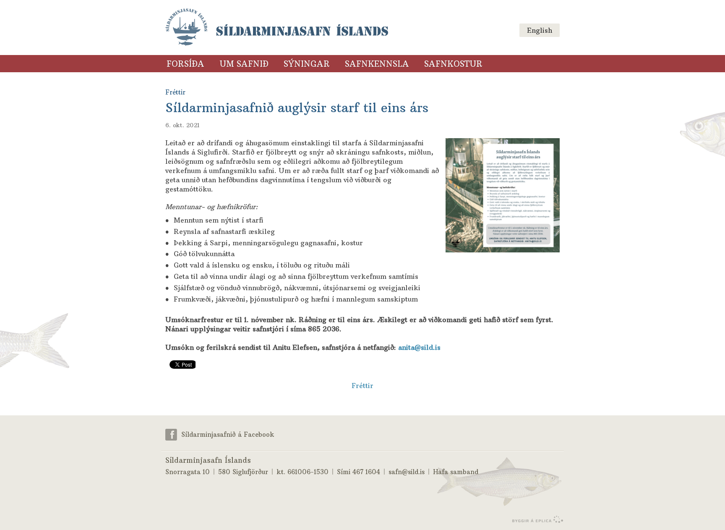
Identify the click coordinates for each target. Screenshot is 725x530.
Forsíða (185, 64)
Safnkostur (453, 64)
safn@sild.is (407, 472)
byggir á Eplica (535, 519)
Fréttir (362, 385)
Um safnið (244, 64)
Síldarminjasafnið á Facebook (227, 434)
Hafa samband (455, 472)
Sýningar (307, 64)
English (539, 30)
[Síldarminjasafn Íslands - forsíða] (276, 27)
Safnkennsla (377, 64)
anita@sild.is (419, 347)
